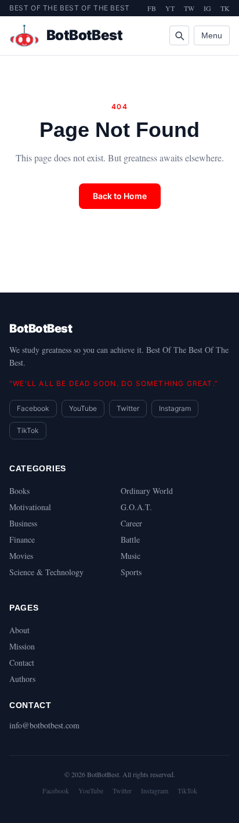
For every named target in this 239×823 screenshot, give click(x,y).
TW (189, 8)
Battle (130, 539)
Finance (22, 539)
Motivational (30, 506)
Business (23, 523)
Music (130, 555)
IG (207, 8)
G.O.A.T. (136, 506)
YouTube (83, 408)
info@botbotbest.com (44, 725)
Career (131, 523)
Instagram (175, 408)
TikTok (28, 430)
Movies (21, 555)
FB (151, 8)
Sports (131, 571)
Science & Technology (46, 571)
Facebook (33, 408)
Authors (22, 678)
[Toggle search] (179, 35)
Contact (21, 662)
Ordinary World (147, 490)
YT (170, 8)
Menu (211, 35)
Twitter (128, 408)
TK (225, 8)
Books (19, 490)
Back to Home (120, 196)
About (19, 630)
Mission (22, 646)
